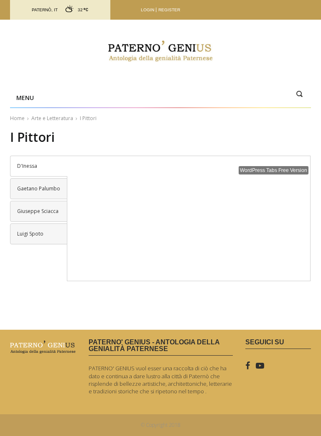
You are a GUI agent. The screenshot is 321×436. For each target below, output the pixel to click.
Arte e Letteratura (52, 118)
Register (169, 10)
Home (17, 118)
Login (147, 10)
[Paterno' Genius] (160, 51)
